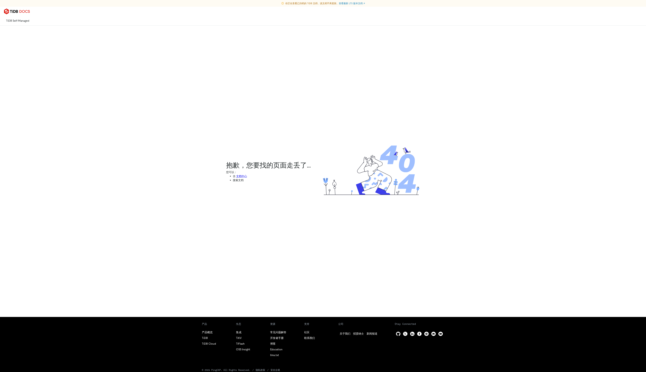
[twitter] (405, 333)
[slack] (426, 333)
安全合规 (275, 370)
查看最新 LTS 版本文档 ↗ (352, 3)
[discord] (433, 333)
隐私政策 (260, 370)
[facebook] (419, 333)
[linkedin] (412, 333)
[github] (398, 333)
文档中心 (241, 176)
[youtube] (440, 333)
